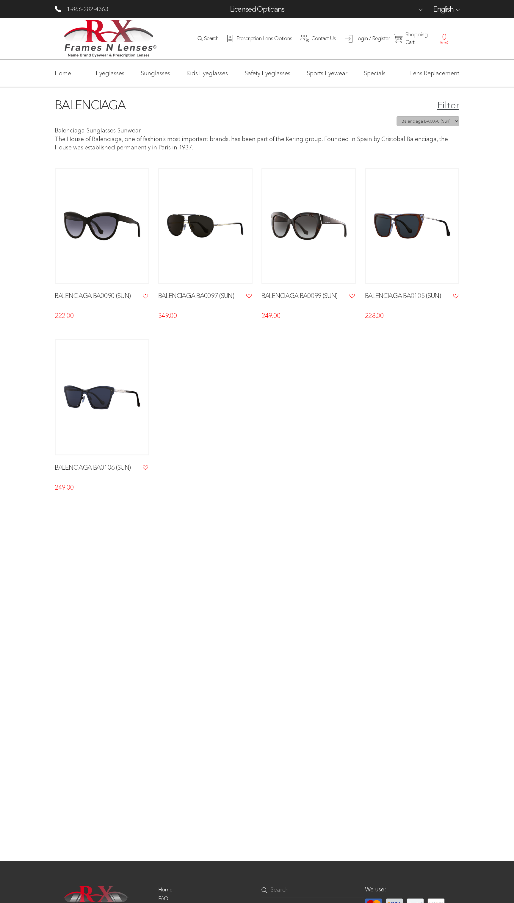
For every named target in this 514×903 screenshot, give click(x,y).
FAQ (163, 898)
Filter (448, 105)
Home (165, 889)
